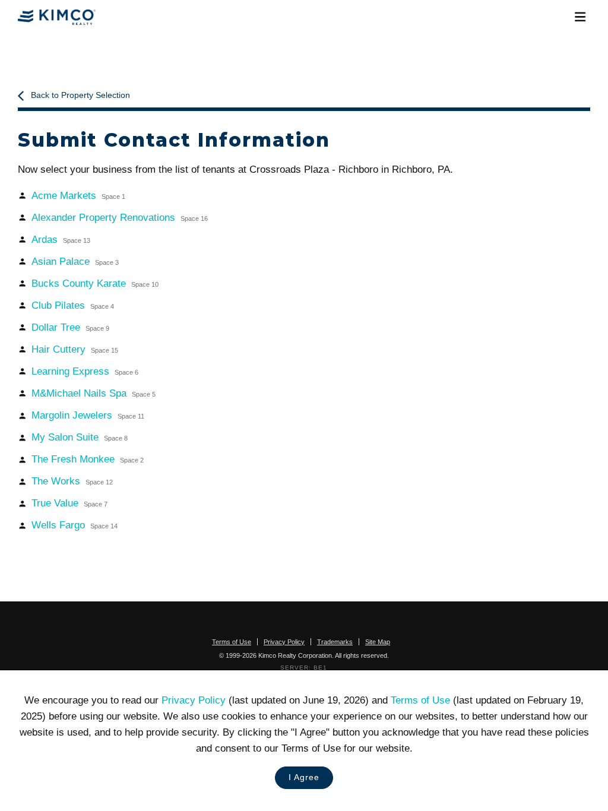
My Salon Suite (79, 437)
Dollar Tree (70, 327)
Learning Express (84, 371)
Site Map (377, 641)
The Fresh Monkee (87, 459)
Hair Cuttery (74, 349)
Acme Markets (78, 195)
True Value (69, 503)
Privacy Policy (194, 700)
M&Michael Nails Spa (93, 393)
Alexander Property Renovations (119, 217)
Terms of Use (420, 700)
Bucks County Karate (95, 283)
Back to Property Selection (80, 95)
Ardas (60, 239)
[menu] (579, 17)
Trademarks (335, 641)
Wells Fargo (74, 525)
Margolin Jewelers (87, 415)
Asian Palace (75, 261)
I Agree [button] (304, 777)
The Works (72, 481)
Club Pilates (72, 305)
